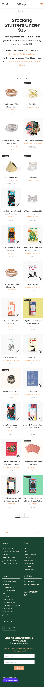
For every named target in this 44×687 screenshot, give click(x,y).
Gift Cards (7, 608)
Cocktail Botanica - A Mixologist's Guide (11, 463)
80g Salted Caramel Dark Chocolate (11, 426)
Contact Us (29, 569)
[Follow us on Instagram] (9, 628)
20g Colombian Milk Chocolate (11, 322)
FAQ (25, 548)
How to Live (33, 391)
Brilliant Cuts (8, 599)
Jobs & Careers (9, 560)
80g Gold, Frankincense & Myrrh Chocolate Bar (32, 500)
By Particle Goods (11, 394)
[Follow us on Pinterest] (14, 628)
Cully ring (33, 177)
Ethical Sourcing (10, 551)
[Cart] (40, 4)
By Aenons (32, 467)
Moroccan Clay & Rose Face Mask (33, 463)
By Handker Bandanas (32, 144)
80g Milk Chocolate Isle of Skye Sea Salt (32, 426)
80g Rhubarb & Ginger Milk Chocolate (32, 322)
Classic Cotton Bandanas (33, 141)
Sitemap (27, 566)
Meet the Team (8, 557)
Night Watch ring (11, 177)
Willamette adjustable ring (33, 212)
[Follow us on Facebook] (4, 628)
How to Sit (32, 357)
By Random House (33, 253)
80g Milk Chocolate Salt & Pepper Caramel (11, 500)
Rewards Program (11, 605)
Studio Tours (8, 602)
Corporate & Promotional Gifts (8, 590)
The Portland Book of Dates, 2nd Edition (33, 249)
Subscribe (19, 668)
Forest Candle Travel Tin (11, 391)
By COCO (11, 217)
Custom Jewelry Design (9, 582)
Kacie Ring (33, 104)
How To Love (32, 284)
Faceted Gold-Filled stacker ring (11, 106)
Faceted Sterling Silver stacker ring (11, 142)
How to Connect (11, 357)
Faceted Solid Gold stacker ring (11, 286)
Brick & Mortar (9, 563)
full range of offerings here (21, 54)
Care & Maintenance (30, 552)
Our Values (7, 548)
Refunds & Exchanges (29, 561)
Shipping (28, 557)
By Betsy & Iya (11, 110)
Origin (5, 554)
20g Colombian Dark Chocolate (11, 249)
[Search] (7, 4)
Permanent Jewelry (7, 613)
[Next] (26, 515)
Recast (5, 596)
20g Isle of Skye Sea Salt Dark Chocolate (11, 212)
